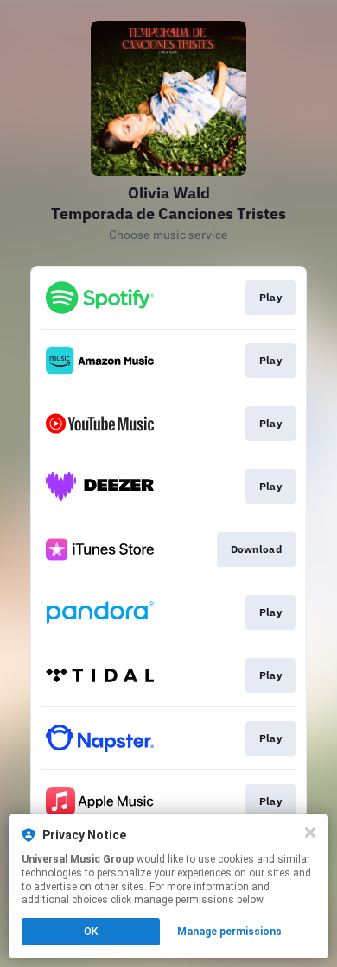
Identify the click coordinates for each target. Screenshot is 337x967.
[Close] (310, 832)
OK (91, 932)
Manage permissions (229, 932)
